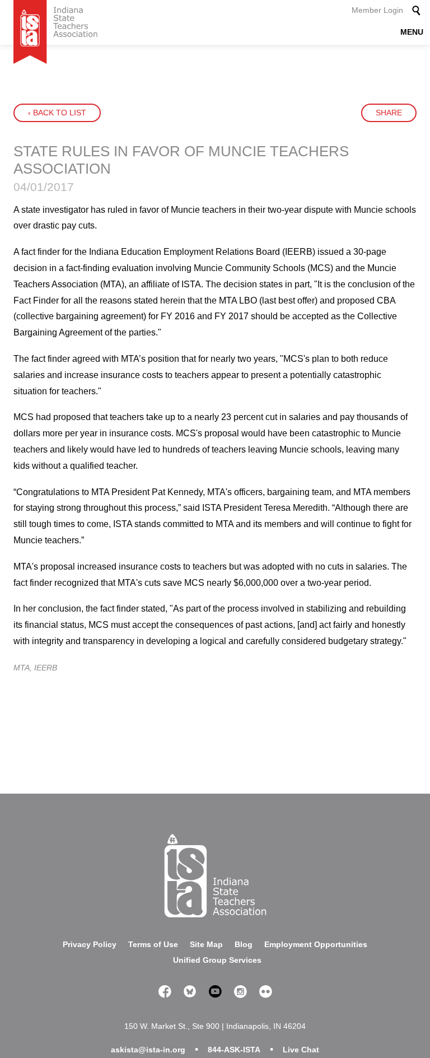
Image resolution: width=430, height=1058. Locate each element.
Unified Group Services (217, 960)
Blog (244, 944)
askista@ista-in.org (148, 1049)
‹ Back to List (57, 112)
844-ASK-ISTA (234, 1049)
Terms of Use (153, 944)
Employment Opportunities (315, 944)
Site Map (206, 944)
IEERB (45, 667)
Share (389, 112)
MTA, (23, 667)
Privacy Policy (89, 944)
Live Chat (301, 1049)
